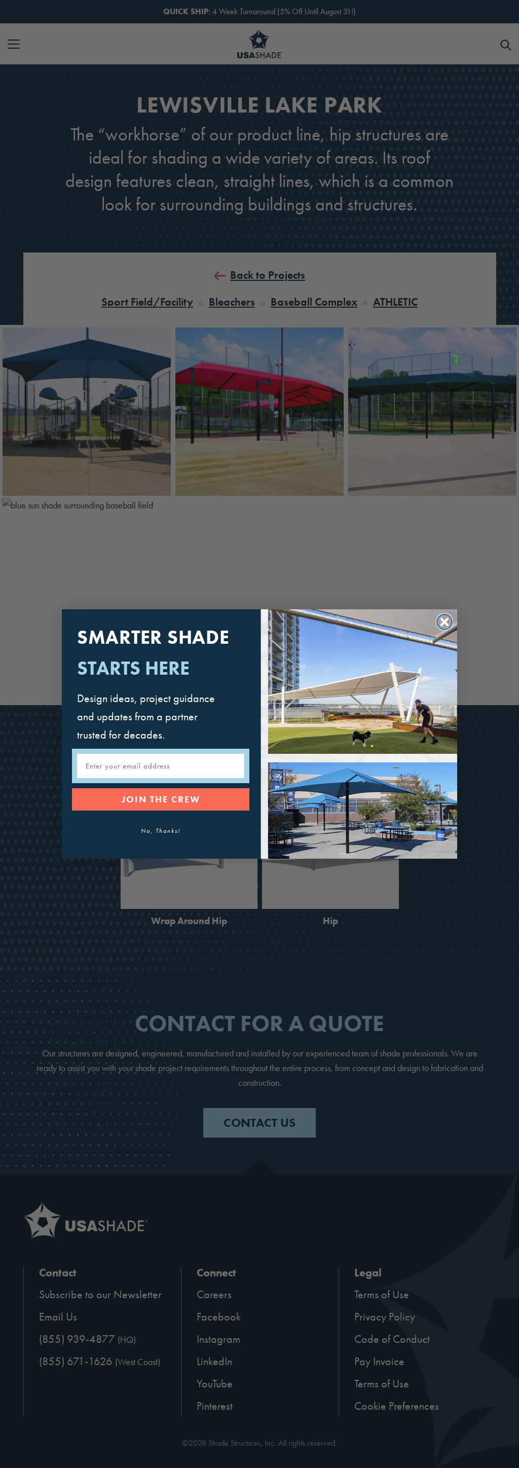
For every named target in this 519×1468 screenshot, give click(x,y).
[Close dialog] (444, 622)
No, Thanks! (160, 831)
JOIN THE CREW (161, 799)
